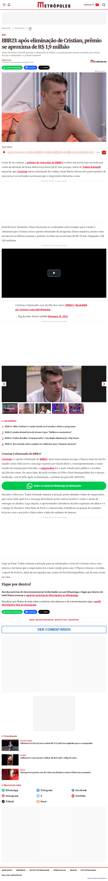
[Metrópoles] (54, 5)
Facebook (81, 790)
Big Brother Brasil (45, 620)
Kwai (43, 801)
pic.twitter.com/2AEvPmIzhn (33, 309)
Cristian (22, 171)
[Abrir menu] (4, 4)
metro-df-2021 (61, 620)
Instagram (12, 795)
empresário (47, 468)
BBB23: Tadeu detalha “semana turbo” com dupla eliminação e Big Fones (42, 438)
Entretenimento (20, 28)
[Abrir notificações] (9, 4)
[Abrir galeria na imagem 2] (26, 408)
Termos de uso (59, 870)
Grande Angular (26, 741)
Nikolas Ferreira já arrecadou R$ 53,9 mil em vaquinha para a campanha (56, 743)
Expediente (20, 870)
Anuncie (73, 870)
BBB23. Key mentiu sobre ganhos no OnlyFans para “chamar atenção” (40, 444)
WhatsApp (12, 790)
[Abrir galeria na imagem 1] (54, 384)
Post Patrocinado (88, 870)
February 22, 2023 (58, 316)
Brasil (22, 770)
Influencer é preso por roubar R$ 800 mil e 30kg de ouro (48, 758)
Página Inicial (6, 28)
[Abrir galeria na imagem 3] (43, 408)
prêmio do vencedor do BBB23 (45, 162)
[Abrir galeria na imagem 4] (60, 408)
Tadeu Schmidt (91, 167)
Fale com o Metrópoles (12, 875)
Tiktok (10, 801)
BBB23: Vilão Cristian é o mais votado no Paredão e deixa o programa (40, 426)
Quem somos (7, 870)
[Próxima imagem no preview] (104, 384)
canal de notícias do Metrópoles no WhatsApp (51, 595)
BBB (30, 28)
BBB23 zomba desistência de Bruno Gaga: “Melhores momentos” (38, 432)
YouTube (80, 795)
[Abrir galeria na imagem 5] (76, 408)
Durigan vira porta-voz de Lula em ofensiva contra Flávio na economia (55, 772)
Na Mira (23, 755)
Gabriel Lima (6, 60)
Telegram (46, 790)
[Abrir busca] (103, 4)
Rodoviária (73, 620)
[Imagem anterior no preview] (4, 384)
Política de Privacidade (39, 870)
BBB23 (43, 459)
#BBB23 (69, 305)
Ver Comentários (54, 629)
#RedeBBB (80, 305)
